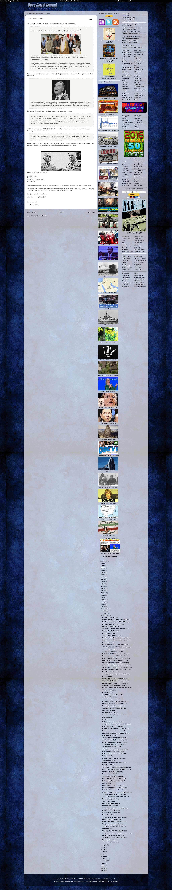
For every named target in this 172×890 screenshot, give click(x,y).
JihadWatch (137, 174)
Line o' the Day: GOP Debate (110, 805)
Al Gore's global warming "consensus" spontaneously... (117, 833)
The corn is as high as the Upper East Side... (114, 837)
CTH (123, 65)
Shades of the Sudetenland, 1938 (111, 812)
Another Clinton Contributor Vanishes (112, 635)
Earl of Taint (125, 168)
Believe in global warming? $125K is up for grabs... (116, 656)
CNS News (125, 61)
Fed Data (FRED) (138, 124)
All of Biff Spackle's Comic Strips (110, 553)
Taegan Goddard (138, 164)
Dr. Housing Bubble (139, 122)
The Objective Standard (140, 90)
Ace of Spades (125, 50)
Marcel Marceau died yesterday (110, 671)
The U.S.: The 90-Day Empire (129, 29)
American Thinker (126, 56)
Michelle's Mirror (126, 178)
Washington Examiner (127, 97)
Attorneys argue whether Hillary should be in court (115, 796)
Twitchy (124, 126)
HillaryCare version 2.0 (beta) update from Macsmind (116, 724)
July (104, 847)
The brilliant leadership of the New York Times (114, 737)
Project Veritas (125, 124)
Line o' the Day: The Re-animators (111, 631)
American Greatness (127, 52)
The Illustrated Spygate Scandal (129, 19)
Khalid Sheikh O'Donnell (109, 642)
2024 (102, 568)
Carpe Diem (137, 118)
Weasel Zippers (126, 99)
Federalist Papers (138, 170)
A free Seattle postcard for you (110, 842)
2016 (102, 586)
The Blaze (124, 58)
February (105, 858)
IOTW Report (137, 63)
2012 (102, 595)
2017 (102, 583)
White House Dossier (127, 128)
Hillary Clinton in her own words (111, 810)
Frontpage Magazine (127, 75)
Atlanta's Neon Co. (138, 275)
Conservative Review (127, 63)
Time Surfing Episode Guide (128, 17)
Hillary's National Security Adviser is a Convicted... (115, 701)
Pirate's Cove (137, 78)
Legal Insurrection (138, 69)
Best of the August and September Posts (113, 624)
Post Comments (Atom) (41, 215)
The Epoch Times (126, 69)
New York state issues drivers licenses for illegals (115, 678)
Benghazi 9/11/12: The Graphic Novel (131, 31)
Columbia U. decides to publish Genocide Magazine (116, 669)
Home (61, 212)
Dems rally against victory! (109, 839)
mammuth (100, 878)
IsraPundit (124, 244)
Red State (136, 82)
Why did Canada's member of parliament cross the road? (117, 687)
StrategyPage (125, 247)
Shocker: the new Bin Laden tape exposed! (114, 744)
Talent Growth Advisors (140, 286)
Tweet (90, 19)
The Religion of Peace (127, 251)
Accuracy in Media (138, 163)
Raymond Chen (126, 277)
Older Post (91, 212)
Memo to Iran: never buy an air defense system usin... (116, 640)
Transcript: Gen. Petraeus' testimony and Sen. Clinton (116, 767)
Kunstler (136, 65)
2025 (102, 565)
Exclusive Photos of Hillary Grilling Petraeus (114, 758)
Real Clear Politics (138, 185)
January (105, 860)
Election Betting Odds (127, 67)
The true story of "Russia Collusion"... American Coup (109, 60)
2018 (102, 581)
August (105, 845)
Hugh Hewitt (125, 82)
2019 (102, 579)
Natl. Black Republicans (140, 258)
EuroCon (124, 71)
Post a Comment (34, 204)
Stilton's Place (125, 181)
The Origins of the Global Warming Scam (132, 27)
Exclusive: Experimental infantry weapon (113, 721)
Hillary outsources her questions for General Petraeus (116, 769)
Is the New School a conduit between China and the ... (116, 665)
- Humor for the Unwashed (132, 47)
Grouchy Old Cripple (127, 172)
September (106, 615)
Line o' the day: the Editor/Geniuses (111, 774)
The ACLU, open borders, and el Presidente (114, 826)
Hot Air (123, 80)
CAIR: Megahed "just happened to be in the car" (115, 749)
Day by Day (125, 166)
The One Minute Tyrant (108, 815)
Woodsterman (125, 185)
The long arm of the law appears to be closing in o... (116, 628)
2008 (102, 604)
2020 (102, 577)
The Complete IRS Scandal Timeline (130, 38)
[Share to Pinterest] (45, 197)
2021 (102, 574)
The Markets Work (138, 92)
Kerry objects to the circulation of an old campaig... (115, 653)
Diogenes (124, 164)
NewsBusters (137, 183)
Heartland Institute (138, 242)
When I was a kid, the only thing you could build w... (116, 681)
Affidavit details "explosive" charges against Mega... (116, 647)
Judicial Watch (125, 120)
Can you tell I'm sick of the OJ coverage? (113, 726)
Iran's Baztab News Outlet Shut (110, 626)
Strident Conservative (139, 86)
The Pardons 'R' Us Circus (109, 696)
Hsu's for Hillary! (106, 783)
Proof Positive (125, 179)
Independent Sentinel (139, 61)
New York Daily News (36, 23)
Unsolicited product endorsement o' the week (114, 830)
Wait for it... (105, 719)
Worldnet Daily (137, 97)
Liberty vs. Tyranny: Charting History (131, 24)
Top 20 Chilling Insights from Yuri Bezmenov (70, 1)
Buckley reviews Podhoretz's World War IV (113, 780)
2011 (102, 597)
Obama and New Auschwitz (128, 25)
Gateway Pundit (126, 76)
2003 (102, 870)
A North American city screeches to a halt (113, 835)
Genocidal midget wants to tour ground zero (114, 708)
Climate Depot (137, 238)
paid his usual (64, 74)
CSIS (123, 240)
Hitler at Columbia (107, 676)
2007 (102, 606)
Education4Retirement (139, 279)
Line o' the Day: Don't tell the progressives (113, 649)
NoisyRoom (137, 76)
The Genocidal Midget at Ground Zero (112, 694)
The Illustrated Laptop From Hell (9, 1)
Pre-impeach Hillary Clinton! (110, 617)
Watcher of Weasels (139, 267)
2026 (102, 563)
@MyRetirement (138, 280)
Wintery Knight (137, 269)
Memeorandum (138, 179)
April (104, 854)
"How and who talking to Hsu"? (110, 801)
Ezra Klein (136, 168)
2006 (102, 863)
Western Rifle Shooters (139, 95)
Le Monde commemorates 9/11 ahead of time (114, 787)
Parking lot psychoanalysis (109, 633)
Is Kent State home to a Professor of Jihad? (114, 751)
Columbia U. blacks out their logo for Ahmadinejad (115, 662)
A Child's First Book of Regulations (130, 42)
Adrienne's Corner (126, 256)
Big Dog (124, 262)
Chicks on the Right (139, 52)
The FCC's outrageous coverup (110, 799)
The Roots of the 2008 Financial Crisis (131, 33)
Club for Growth (138, 120)
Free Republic (125, 73)
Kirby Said (136, 67)
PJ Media (124, 90)
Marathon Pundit (138, 256)
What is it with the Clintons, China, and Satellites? (115, 644)
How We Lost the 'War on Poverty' (130, 40)
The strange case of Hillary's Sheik (111, 746)
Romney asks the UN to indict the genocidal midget (116, 728)
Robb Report (125, 284)
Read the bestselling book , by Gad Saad (109, 77)
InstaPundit (125, 84)
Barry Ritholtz (137, 116)
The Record (125, 249)
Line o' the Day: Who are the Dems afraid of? (114, 703)
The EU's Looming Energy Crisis (124, 1)
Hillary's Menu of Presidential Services (112, 824)
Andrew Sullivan (138, 166)
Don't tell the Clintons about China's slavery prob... (115, 790)
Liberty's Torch (137, 71)
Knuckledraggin (126, 176)
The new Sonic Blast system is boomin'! (113, 776)
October (105, 613)
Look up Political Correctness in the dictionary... (115, 683)
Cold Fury (124, 264)
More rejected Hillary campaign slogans (113, 785)
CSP (123, 242)
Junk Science (137, 246)
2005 (102, 866)
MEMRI (136, 181)
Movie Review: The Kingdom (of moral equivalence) (116, 637)
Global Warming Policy (139, 240)
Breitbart (124, 60)
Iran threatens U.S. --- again (109, 712)
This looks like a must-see (109, 760)
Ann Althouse (137, 50)
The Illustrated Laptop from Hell (129, 21)
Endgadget (124, 280)
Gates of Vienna (138, 60)
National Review (126, 88)
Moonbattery (137, 75)
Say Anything (137, 84)
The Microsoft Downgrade (109, 690)
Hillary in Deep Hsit (107, 692)
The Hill (124, 95)
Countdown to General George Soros (112, 771)
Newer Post (31, 212)
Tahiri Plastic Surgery (139, 284)
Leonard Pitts (137, 176)
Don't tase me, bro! (107, 717)
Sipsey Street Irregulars (140, 260)
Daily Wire (136, 56)
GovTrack (124, 118)
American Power (126, 258)
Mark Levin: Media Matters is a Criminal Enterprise (115, 622)
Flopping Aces (137, 58)
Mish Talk (136, 126)
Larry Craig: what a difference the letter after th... (115, 808)
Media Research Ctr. (139, 178)
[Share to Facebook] (43, 197)
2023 (102, 570)
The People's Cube (126, 183)
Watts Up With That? (139, 251)
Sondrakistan (137, 264)
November (106, 610)
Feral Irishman (125, 170)
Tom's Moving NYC (139, 282)
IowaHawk (124, 174)
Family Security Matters (128, 267)
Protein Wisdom (138, 80)
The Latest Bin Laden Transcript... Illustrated (114, 794)
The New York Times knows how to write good (114, 817)
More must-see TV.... (107, 755)
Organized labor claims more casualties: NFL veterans (117, 792)
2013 (102, 593)
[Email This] (38, 197)
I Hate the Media (138, 172)
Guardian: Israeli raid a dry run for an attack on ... (115, 740)
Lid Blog (136, 73)
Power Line (125, 92)
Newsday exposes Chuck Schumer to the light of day (116, 658)
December (106, 608)
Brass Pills (124, 116)
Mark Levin (125, 86)
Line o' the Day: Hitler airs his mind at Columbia (115, 660)
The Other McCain (138, 93)
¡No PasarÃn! (125, 260)
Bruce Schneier (126, 286)
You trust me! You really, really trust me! (112, 651)
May (104, 851)
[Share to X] (42, 197)
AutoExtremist (125, 275)
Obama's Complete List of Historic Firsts (131, 36)
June (104, 849)
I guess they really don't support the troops (113, 705)
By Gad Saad (109, 41)
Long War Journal (126, 246)
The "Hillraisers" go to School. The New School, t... (115, 674)
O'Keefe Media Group (127, 122)
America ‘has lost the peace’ (110, 735)
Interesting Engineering (127, 282)
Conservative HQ (138, 54)
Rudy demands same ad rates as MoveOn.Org (114, 753)
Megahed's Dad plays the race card (111, 819)
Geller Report (125, 78)
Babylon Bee (125, 163)
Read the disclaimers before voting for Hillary (114, 730)
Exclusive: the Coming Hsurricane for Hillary (114, 821)
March (104, 856)
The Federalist (125, 93)
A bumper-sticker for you (108, 710)
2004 (102, 868)
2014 (102, 590)
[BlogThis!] (40, 197)
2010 (102, 599)
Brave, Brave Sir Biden (108, 765)
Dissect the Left (126, 266)
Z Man (135, 99)
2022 (102, 572)
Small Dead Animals (139, 262)
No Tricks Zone (138, 247)
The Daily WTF (125, 279)
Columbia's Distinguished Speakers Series (113, 699)
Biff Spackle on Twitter (139, 277)
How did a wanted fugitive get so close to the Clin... (116, 715)
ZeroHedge (137, 128)
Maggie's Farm (125, 269)
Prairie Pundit (36, 194)
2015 (102, 588)
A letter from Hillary (107, 828)
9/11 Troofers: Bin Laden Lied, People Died (114, 778)
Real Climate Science (139, 249)
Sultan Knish (137, 88)
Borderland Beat (126, 238)
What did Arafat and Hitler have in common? (114, 685)
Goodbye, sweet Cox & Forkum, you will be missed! (116, 619)
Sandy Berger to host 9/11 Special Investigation (115, 742)
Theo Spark (137, 266)
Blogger (113, 878)
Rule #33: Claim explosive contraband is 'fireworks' (116, 733)
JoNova (136, 244)
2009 (102, 602)
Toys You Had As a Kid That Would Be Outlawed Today (117, 667)
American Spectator (127, 54)
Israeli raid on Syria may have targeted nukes (114, 762)
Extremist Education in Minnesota (111, 803)
